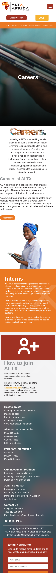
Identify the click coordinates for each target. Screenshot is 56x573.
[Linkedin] (17, 521)
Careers (38, 25)
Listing (8, 25)
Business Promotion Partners (23, 25)
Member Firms (48, 25)
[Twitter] (10, 521)
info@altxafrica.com (13, 388)
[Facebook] (6, 521)
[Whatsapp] (21, 521)
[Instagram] (14, 521)
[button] (50, 6)
